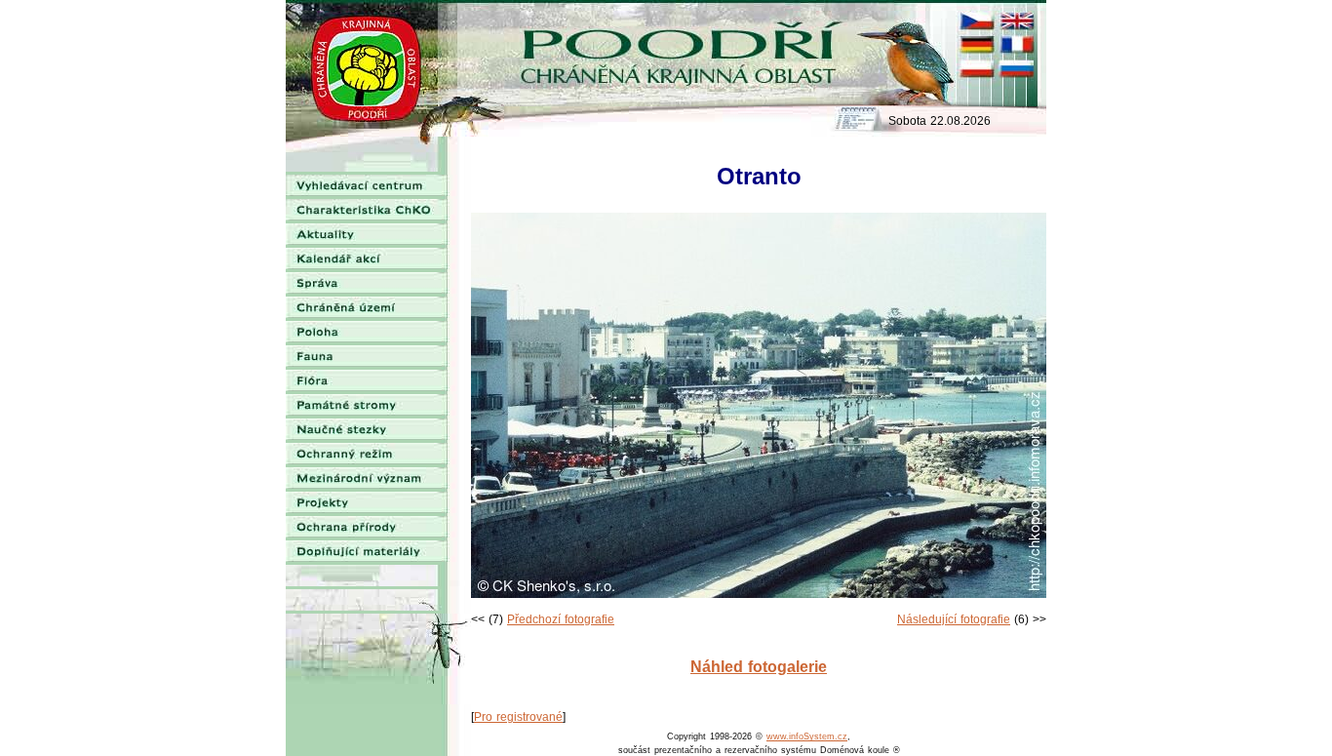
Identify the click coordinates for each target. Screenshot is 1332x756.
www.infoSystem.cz (806, 736)
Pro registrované (518, 717)
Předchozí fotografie (560, 619)
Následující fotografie (953, 619)
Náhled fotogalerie (758, 666)
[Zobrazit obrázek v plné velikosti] (758, 594)
